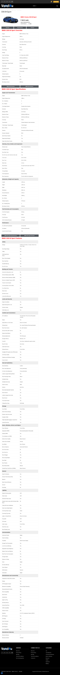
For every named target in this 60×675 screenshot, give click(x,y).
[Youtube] (12, 2)
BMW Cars (8, 10)
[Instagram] (5, 2)
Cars (5, 10)
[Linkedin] (7, 2)
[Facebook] (2, 2)
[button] (57, 6)
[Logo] (7, 6)
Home (2, 10)
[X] (10, 2)
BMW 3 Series (14, 10)
